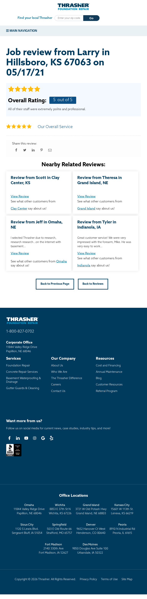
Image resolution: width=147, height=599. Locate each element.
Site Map (127, 579)
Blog (98, 378)
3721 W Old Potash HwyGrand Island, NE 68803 (91, 509)
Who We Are (59, 372)
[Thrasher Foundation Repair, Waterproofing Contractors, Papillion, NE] (13, 456)
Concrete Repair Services (22, 372)
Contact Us (58, 391)
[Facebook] (9, 438)
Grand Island (86, 208)
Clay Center (19, 208)
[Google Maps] (43, 438)
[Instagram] (34, 438)
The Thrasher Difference (66, 378)
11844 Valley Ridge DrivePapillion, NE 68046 (29, 509)
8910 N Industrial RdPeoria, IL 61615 (122, 529)
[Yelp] (51, 438)
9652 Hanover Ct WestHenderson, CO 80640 (90, 529)
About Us (57, 365)
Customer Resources (109, 384)
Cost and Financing (108, 365)
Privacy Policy (88, 579)
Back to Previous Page (55, 284)
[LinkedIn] (18, 438)
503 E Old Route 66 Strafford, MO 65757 (59, 529)
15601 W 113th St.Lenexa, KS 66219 (122, 509)
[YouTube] (26, 438)
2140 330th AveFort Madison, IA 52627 (53, 548)
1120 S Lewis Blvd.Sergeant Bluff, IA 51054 (27, 529)
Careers (56, 384)
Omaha (61, 261)
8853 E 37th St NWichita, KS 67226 (60, 509)
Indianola (83, 265)
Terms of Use (109, 579)
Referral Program (106, 391)
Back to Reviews (92, 284)
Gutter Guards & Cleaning (22, 388)
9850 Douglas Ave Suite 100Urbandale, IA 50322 (90, 548)
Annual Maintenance (109, 372)
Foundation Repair (18, 365)
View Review (20, 196)
